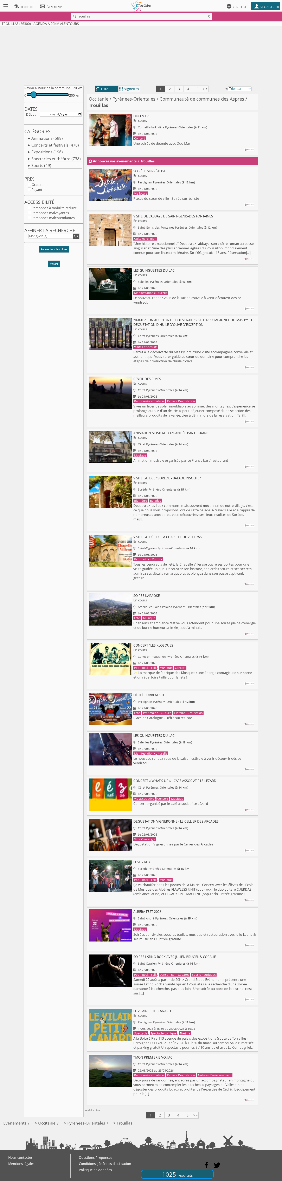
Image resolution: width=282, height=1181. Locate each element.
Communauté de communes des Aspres (202, 99)
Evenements (14, 1123)
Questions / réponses (95, 1157)
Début (31, 114)
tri (226, 89)
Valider (54, 263)
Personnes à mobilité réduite (54, 208)
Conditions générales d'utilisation (105, 1163)
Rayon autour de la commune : (48, 88)
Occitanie (98, 99)
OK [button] (76, 236)
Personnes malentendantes (53, 218)
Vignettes (129, 89)
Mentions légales (21, 1163)
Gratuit (37, 184)
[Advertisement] (141, 55)
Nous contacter (20, 1157)
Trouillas (124, 1123)
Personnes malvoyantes (50, 213)
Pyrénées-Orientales (134, 99)
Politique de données (95, 1170)
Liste (102, 89)
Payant (37, 189)
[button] (53, 251)
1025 (177, 1174)
